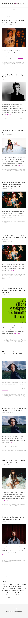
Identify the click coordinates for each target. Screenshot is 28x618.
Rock (3, 597)
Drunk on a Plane (9, 505)
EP (15, 505)
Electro (15, 395)
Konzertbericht (20, 590)
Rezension (22, 595)
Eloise (13, 505)
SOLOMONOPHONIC (18, 170)
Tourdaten (5, 599)
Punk (9, 595)
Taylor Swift (20, 277)
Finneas (7, 560)
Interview (23, 588)
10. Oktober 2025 (4, 24)
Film (11, 586)
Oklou (7, 64)
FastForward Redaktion (12, 79)
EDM (13, 395)
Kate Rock (10, 521)
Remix (12, 341)
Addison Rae (20, 337)
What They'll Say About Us (8, 561)
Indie (18, 588)
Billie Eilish (15, 62)
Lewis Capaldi (17, 222)
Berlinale (16, 584)
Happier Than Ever (12, 560)
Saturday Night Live (15, 277)
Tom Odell (12, 119)
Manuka (3, 170)
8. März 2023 (4, 464)
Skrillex (11, 397)
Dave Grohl (9, 222)
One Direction (10, 223)
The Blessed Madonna (20, 397)
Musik (6, 62)
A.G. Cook (15, 337)
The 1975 (19, 341)
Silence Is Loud (7, 397)
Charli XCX (5, 222)
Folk (13, 586)
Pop (14, 170)
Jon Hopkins (21, 340)
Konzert (13, 222)
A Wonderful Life (16, 118)
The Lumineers (8, 119)
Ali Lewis (11, 188)
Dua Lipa (17, 340)
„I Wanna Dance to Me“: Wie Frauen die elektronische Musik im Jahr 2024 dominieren (13, 354)
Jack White (4, 590)
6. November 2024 (4, 188)
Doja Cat (16, 169)
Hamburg (11, 588)
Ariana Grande (4, 339)
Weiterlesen (20, 58)
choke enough (20, 62)
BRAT (15, 339)
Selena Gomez (22, 560)
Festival (8, 586)
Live (9, 504)
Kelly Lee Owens (16, 396)
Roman (5, 597)
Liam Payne (21, 222)
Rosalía (9, 64)
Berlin (17, 221)
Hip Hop (15, 588)
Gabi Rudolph (11, 24)
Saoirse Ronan (11, 225)
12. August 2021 (4, 521)
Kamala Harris (8, 275)
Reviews (8, 337)
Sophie (16, 341)
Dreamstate (10, 395)
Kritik (24, 590)
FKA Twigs (12, 63)
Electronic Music (19, 395)
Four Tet (24, 395)
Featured (4, 586)
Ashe (25, 558)
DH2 (4, 395)
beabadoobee (13, 221)
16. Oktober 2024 (4, 294)
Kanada (7, 590)
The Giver (23, 277)
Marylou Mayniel (19, 63)
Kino (9, 590)
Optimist (18, 560)
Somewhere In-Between (8, 506)
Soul (14, 597)
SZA (23, 170)
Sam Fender (7, 225)
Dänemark (20, 584)
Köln (2, 592)
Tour (20, 597)
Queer (19, 223)
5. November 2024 (4, 241)
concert (4, 275)
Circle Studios (4, 505)
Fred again (3, 396)
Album (23, 337)
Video (3, 561)
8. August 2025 (4, 79)
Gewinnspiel (21, 505)
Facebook (12, 610)
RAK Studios (4, 119)
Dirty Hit (6, 395)
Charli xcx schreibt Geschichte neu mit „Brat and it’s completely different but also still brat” (13, 290)
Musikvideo (3, 64)
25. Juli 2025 (4, 134)
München (3, 595)
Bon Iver (12, 339)
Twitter (14, 610)
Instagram (16, 610)
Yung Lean (23, 341)
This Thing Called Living (17, 506)
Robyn (14, 341)
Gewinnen (6, 504)
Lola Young (23, 169)
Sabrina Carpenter (8, 277)
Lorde (15, 63)
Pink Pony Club (15, 223)
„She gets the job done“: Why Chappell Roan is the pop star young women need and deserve (14, 237)
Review (18, 595)
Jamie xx (12, 396)
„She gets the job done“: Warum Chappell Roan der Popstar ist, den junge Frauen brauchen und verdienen (13, 184)
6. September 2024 (5, 357)
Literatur (5, 592)
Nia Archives (21, 396)
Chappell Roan (20, 274)
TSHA (25, 397)
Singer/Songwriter (10, 597)
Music (13, 592)
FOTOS (16, 586)
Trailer (10, 599)
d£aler (20, 169)
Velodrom (15, 225)
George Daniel (8, 396)
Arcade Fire (8, 584)
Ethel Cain (8, 63)
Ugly (15, 119)
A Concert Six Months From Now (19, 558)
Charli (8, 340)
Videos (8, 62)
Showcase (3, 506)
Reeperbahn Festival (13, 595)
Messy (6, 170)
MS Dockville (9, 170)
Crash (15, 340)
